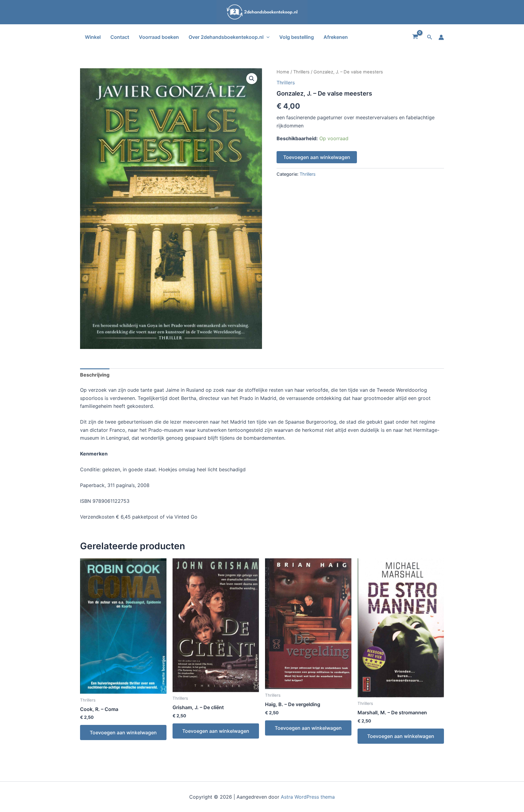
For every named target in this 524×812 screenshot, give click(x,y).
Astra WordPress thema (308, 797)
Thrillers (301, 72)
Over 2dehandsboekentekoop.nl (226, 37)
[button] (267, 37)
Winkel (93, 37)
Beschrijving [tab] (94, 375)
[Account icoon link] (441, 37)
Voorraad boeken (159, 37)
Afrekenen (336, 37)
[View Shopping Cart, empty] (415, 37)
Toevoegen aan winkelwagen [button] (123, 732)
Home (283, 72)
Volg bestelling (296, 37)
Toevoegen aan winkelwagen (316, 157)
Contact (119, 37)
